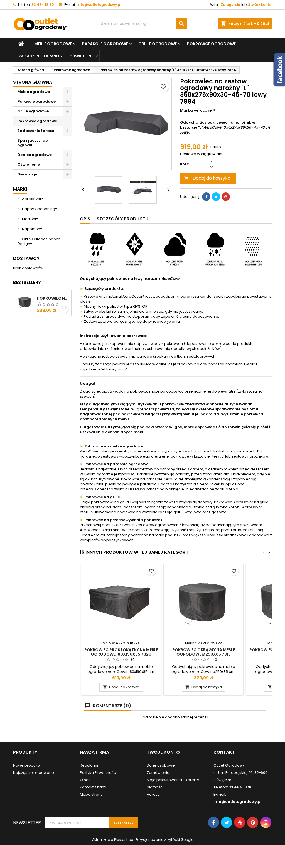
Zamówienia (158, 772)
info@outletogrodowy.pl (99, 4)
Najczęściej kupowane (33, 772)
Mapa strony (91, 794)
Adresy (153, 794)
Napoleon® (31, 229)
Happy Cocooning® (39, 208)
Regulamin (89, 765)
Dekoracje (27, 174)
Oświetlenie (81, 56)
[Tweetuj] (216, 196)
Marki (20, 189)
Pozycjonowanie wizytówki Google (164, 839)
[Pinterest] (226, 196)
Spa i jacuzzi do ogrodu (33, 143)
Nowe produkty (27, 765)
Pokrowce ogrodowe (211, 44)
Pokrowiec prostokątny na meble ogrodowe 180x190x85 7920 (121, 652)
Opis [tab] (85, 219)
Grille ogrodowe (157, 44)
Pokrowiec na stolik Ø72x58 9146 (53, 298)
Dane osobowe (161, 765)
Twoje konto (163, 752)
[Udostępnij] (206, 196)
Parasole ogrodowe (105, 44)
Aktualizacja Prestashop (112, 839)
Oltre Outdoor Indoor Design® (39, 241)
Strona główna (32, 82)
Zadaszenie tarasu (38, 56)
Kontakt (224, 752)
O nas (85, 780)
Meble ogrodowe (53, 44)
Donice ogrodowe (35, 154)
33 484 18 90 (42, 4)
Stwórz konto (259, 4)
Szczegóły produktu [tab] (122, 219)
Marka (186, 110)
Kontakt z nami (93, 787)
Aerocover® (32, 198)
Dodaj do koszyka (207, 178)
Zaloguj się (230, 4)
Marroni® (29, 219)
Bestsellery (27, 282)
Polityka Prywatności (98, 772)
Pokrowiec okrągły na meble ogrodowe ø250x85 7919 (203, 652)
